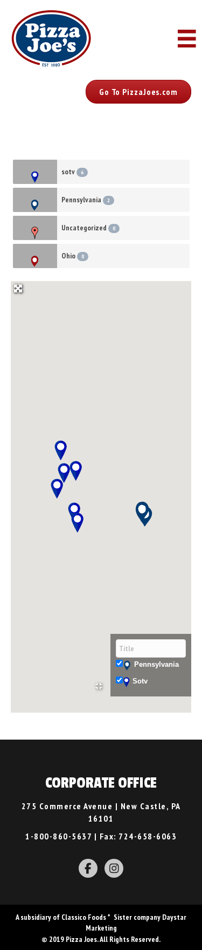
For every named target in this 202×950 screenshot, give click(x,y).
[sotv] (35, 172)
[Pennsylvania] (35, 200)
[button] (138, 92)
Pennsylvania (85, 199)
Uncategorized (88, 228)
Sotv (140, 681)
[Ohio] (35, 256)
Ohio (72, 256)
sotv (72, 171)
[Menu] (186, 38)
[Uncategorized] (35, 228)
